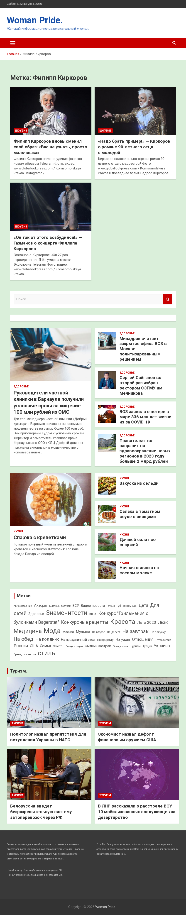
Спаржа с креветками (40, 537)
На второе (98, 632)
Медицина (28, 631)
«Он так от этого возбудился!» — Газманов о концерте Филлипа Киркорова (48, 243)
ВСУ (76, 606)
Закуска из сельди (139, 483)
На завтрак (135, 631)
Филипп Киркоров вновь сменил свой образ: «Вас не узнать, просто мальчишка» (50, 147)
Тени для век (120, 646)
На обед (23, 639)
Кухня (18, 531)
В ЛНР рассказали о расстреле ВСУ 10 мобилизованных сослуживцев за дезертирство (136, 811)
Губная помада (127, 605)
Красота (122, 621)
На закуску (158, 632)
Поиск (167, 299)
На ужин (122, 639)
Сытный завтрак (98, 646)
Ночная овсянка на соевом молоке (139, 570)
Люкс (163, 622)
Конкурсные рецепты (84, 622)
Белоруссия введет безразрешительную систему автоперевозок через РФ (41, 811)
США (34, 646)
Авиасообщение (23, 605)
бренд (18, 654)
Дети (143, 605)
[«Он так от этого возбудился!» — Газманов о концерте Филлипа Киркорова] (51, 207)
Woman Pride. (35, 20)
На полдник (47, 639)
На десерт (113, 632)
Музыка (83, 631)
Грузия (111, 605)
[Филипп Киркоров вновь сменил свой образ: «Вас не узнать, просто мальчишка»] (51, 110)
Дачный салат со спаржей (138, 542)
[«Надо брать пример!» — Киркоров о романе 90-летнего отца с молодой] (135, 110)
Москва (68, 632)
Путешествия (163, 640)
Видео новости (93, 606)
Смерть (58, 646)
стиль (46, 653)
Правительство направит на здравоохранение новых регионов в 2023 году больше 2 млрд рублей (145, 451)
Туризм (135, 646)
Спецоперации (74, 646)
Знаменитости (66, 613)
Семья (45, 646)
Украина (162, 645)
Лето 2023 (146, 622)
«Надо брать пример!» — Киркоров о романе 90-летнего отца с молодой (134, 147)
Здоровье (21, 386)
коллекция (30, 654)
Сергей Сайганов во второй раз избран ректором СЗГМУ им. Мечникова (142, 385)
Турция (147, 646)
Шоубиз (21, 130)
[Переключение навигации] (13, 43)
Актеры (40, 605)
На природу (105, 639)
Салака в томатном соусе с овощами (140, 514)
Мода (52, 631)
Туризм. (18, 671)
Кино (92, 614)
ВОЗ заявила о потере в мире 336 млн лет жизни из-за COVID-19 (145, 417)
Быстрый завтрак (60, 605)
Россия (21, 645)
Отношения (143, 639)
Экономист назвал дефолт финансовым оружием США (127, 737)
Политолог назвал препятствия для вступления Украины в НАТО (48, 737)
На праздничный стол (78, 640)
